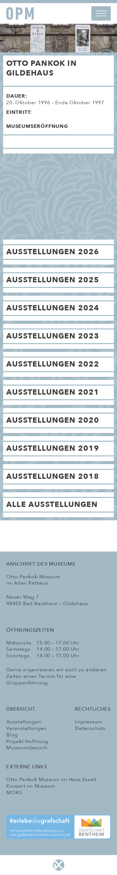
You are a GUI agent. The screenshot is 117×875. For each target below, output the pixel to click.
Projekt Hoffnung (27, 741)
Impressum (88, 721)
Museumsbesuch (26, 747)
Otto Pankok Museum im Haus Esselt (51, 779)
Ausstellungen (23, 721)
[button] (58, 129)
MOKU (14, 792)
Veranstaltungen (26, 728)
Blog (12, 735)
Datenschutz (90, 728)
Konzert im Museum (31, 786)
